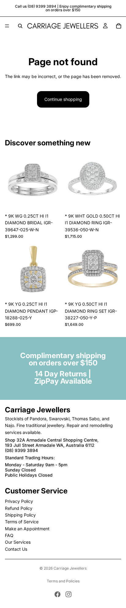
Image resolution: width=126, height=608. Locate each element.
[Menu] (7, 26)
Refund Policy (18, 508)
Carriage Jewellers (70, 568)
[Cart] (118, 26)
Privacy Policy (19, 501)
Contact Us (16, 549)
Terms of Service (22, 521)
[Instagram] (68, 594)
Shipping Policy (20, 514)
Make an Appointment (27, 528)
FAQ (9, 535)
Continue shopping (63, 99)
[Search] (20, 26)
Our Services (18, 542)
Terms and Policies (63, 581)
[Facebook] (57, 594)
